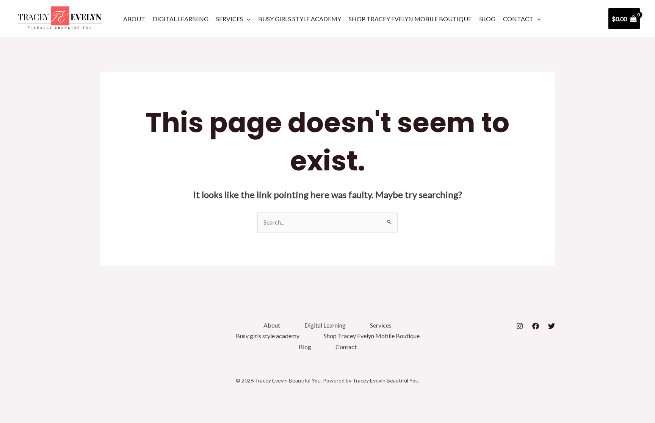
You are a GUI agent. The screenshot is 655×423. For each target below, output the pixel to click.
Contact (518, 18)
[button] (247, 19)
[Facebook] (535, 326)
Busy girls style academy (299, 18)
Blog (487, 18)
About (134, 18)
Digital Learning (180, 18)
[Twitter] (551, 326)
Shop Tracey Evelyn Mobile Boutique (410, 18)
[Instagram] (519, 326)
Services (229, 18)
